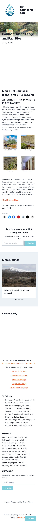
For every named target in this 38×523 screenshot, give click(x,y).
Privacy (30, 502)
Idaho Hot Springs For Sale (12, 446)
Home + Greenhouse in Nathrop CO (18, 425)
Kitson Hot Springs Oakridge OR (17, 403)
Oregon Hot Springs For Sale (12, 457)
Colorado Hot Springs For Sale (13, 440)
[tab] (15, 299)
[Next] (32, 281)
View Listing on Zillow (10, 200)
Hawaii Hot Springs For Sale (12, 443)
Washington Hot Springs (19, 388)
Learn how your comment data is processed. (18, 363)
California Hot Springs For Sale (13, 437)
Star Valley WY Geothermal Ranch (17, 408)
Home (7, 502)
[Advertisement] (19, 66)
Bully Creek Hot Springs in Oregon (17, 406)
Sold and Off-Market (10, 460)
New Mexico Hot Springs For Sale (14, 454)
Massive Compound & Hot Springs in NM (20, 420)
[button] (10, 143)
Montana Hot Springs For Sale (13, 448)
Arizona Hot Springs (19, 371)
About (13, 502)
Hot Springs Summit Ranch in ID (17, 423)
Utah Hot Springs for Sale (11, 463)
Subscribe (30, 243)
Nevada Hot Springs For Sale (13, 451)
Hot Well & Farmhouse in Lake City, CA (19, 414)
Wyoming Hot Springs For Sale (13, 466)
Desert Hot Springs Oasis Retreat (17, 417)
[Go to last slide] (5, 281)
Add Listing (22, 502)
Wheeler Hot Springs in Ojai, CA (17, 411)
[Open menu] (35, 9)
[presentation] (19, 275)
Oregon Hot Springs (19, 384)
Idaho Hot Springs (19, 380)
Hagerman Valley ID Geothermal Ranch (19, 400)
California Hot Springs (19, 375)
